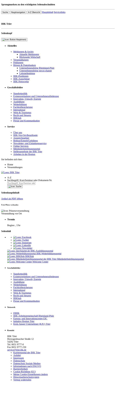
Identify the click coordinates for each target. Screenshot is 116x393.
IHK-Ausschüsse (21, 79)
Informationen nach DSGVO (27, 366)
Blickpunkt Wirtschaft (29, 57)
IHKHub (29, 256)
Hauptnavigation (18, 12)
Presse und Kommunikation (26, 120)
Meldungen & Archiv (23, 51)
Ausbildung (18, 101)
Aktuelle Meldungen (29, 54)
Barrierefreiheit (20, 369)
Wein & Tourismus (22, 112)
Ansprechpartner (21, 138)
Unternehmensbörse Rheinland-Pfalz (36, 68)
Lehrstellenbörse (27, 73)
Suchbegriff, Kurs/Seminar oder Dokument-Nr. (29, 180)
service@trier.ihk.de (16, 350)
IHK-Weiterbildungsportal (48, 253)
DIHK (16, 313)
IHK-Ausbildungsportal (42, 251)
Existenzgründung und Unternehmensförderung (36, 96)
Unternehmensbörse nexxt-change (35, 70)
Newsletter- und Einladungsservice (30, 143)
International (19, 110)
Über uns (17, 132)
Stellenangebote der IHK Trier (27, 151)
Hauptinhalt (47, 12)
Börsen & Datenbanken (24, 65)
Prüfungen (18, 62)
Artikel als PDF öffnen (12, 198)
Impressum (18, 358)
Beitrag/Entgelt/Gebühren (25, 140)
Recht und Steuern (22, 115)
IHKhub (17, 118)
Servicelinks (59, 12)
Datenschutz (19, 360)
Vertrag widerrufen (22, 379)
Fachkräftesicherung (23, 107)
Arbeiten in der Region (24, 154)
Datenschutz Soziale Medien (26, 363)
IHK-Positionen (20, 76)
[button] (61, 177)
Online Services (20, 146)
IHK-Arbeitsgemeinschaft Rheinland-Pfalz (33, 316)
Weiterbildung (20, 104)
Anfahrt (17, 355)
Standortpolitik (20, 93)
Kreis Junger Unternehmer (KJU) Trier (31, 324)
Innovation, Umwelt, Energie (27, 99)
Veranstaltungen (21, 59)
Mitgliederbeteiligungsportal (26, 149)
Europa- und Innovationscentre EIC (30, 318)
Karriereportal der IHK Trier (26, 352)
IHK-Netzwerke (21, 81)
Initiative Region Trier (23, 321)
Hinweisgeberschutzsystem (26, 377)
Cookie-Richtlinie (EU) (24, 371)
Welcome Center (40, 261)
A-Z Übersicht (34, 12)
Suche (5, 12)
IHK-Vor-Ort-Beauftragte (25, 135)
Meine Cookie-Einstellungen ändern (30, 374)
